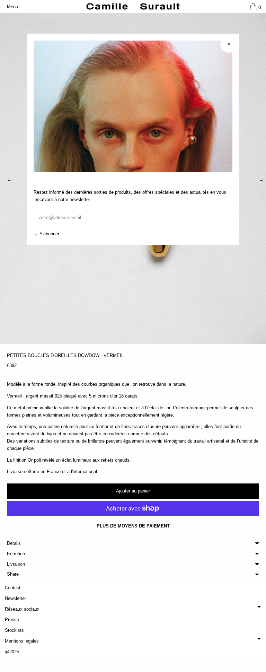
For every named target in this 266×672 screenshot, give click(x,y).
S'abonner (49, 234)
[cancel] (229, 44)
